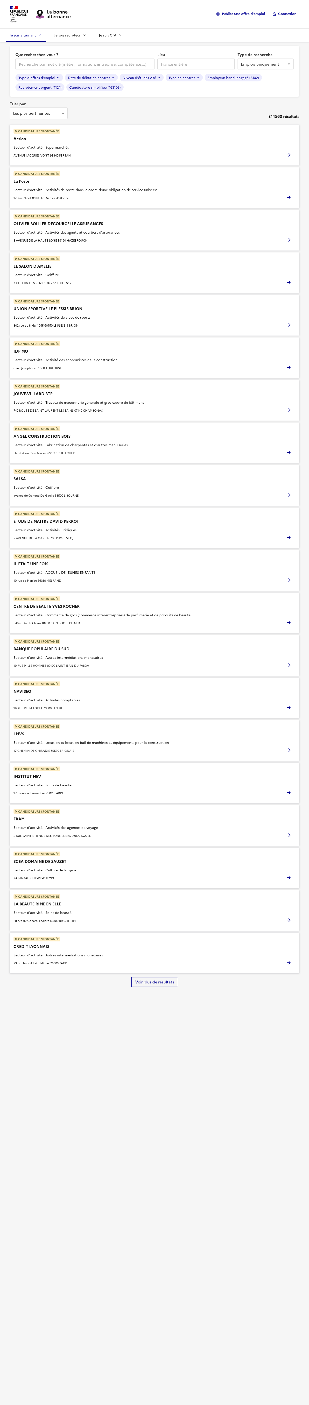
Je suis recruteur (67, 35)
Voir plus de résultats (154, 982)
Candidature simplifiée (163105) (95, 87)
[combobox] (84, 64)
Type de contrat (182, 77)
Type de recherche (255, 54)
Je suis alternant (23, 35)
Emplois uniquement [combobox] (260, 63)
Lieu (161, 54)
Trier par (18, 103)
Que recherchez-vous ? (36, 54)
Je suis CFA (107, 35)
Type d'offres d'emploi (36, 77)
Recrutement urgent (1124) (40, 87)
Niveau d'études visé (139, 77)
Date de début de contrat (89, 77)
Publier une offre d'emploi (243, 13)
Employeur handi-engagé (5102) (233, 77)
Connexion (287, 13)
